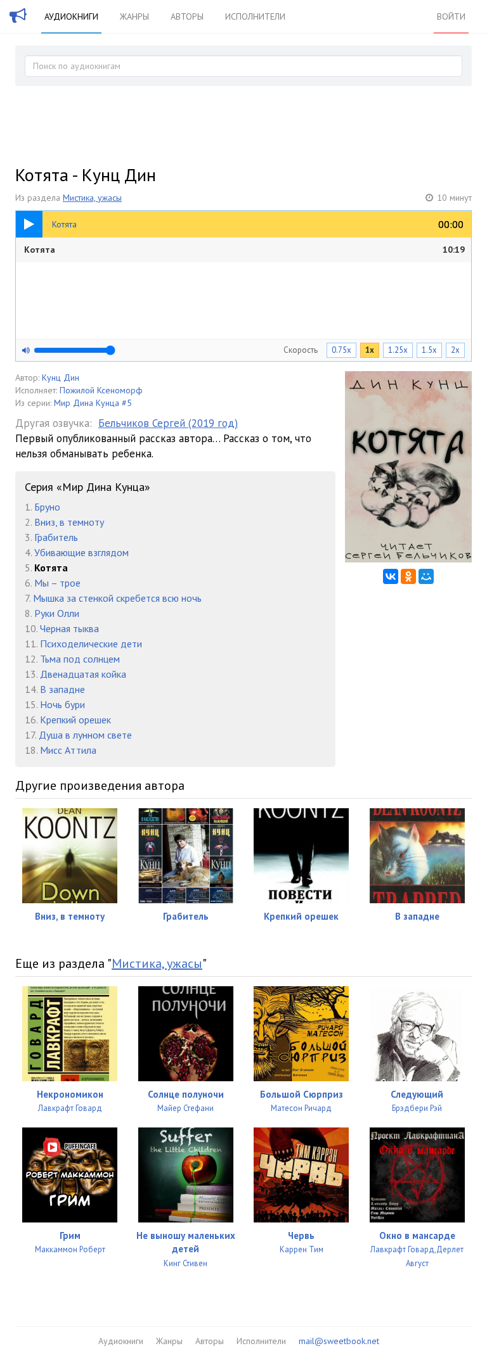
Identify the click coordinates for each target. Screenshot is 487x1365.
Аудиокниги (71, 16)
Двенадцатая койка (83, 674)
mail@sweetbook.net (339, 1341)
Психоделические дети (91, 643)
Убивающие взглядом (81, 552)
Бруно (47, 506)
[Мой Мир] (426, 576)
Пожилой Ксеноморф (101, 390)
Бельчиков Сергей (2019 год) (168, 423)
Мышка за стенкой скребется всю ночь (117, 598)
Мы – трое (57, 582)
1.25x (398, 350)
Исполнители (255, 16)
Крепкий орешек (75, 719)
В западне (62, 689)
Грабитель (56, 537)
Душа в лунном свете (85, 734)
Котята (244, 249)
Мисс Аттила (68, 750)
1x (369, 350)
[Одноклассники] (408, 576)
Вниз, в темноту (69, 522)
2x (455, 350)
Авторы (187, 16)
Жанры (134, 16)
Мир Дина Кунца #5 (93, 403)
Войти (451, 16)
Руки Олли (56, 613)
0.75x (341, 350)
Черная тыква (69, 628)
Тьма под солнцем (80, 658)
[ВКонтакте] (390, 576)
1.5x (429, 350)
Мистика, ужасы (92, 197)
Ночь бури (62, 704)
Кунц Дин (60, 377)
